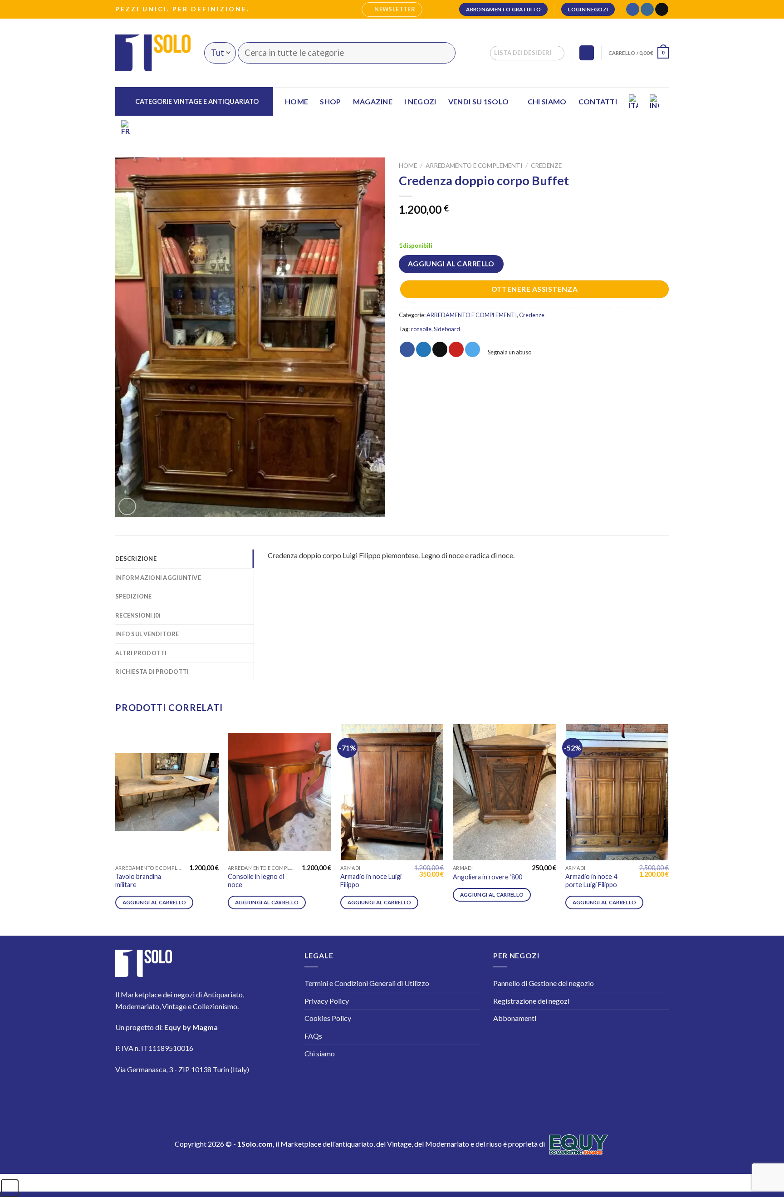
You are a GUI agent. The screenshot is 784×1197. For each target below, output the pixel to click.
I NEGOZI (420, 101)
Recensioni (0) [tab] (138, 615)
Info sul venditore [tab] (147, 634)
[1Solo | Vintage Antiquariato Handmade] (153, 52)
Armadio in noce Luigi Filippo (371, 881)
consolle (421, 329)
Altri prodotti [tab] (141, 653)
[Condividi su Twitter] (423, 349)
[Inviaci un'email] (661, 9)
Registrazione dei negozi (531, 1000)
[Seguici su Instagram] (647, 9)
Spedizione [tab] (133, 596)
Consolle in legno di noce (256, 881)
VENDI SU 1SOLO (478, 101)
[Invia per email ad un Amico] (439, 349)
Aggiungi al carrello (451, 264)
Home (296, 101)
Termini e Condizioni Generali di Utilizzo (366, 983)
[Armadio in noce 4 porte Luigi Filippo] (617, 792)
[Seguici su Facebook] (632, 9)
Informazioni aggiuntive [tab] (158, 577)
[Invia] (443, 53)
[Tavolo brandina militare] (167, 792)
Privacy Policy (326, 1000)
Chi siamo (547, 101)
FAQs (313, 1035)
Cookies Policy (327, 1018)
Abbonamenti (514, 1018)
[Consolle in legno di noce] (279, 792)
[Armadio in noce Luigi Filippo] (392, 792)
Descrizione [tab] (136, 558)
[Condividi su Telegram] (472, 349)
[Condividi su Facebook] (407, 349)
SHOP (330, 101)
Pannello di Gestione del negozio (543, 983)
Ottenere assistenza (534, 289)
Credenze (546, 165)
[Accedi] (586, 52)
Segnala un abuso (509, 352)
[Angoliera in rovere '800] (504, 792)
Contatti (597, 101)
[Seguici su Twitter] (178, 1096)
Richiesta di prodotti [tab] (152, 671)
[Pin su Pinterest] (456, 349)
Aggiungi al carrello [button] (154, 902)
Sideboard (447, 329)
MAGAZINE (373, 101)
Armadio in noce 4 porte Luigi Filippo (591, 881)
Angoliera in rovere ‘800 (487, 877)
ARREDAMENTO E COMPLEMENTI (474, 165)
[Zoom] (127, 506)
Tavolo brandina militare (138, 881)
